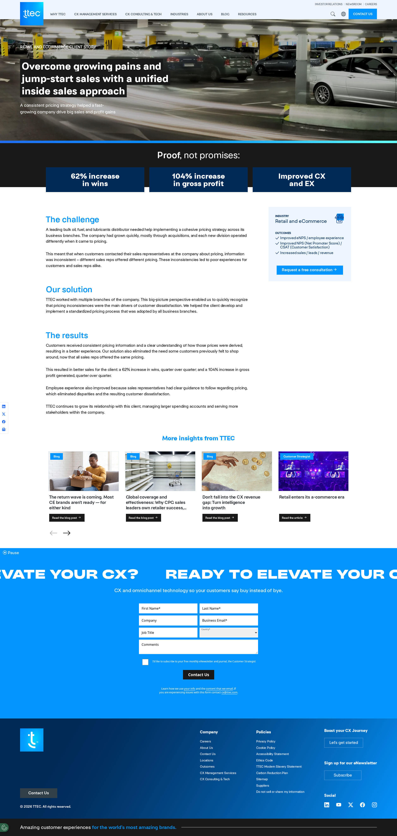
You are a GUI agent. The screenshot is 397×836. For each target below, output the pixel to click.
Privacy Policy (265, 741)
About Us (206, 748)
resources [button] (247, 14)
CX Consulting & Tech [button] (143, 14)
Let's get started (343, 742)
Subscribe (343, 775)
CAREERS (371, 4)
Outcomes (207, 766)
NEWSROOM (354, 4)
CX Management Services (218, 773)
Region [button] (343, 14)
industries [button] (179, 14)
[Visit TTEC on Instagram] (374, 805)
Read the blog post (65, 518)
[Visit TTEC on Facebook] (362, 805)
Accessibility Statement (272, 754)
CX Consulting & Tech (215, 779)
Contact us (362, 14)
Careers (205, 741)
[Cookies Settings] (4, 827)
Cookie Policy (265, 748)
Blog (225, 14)
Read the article (292, 518)
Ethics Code (264, 760)
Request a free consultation (307, 269)
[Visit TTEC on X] (350, 805)
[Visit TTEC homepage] (31, 739)
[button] (67, 533)
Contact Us (38, 793)
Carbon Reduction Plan (272, 773)
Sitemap (262, 779)
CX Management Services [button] (95, 14)
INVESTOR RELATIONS (328, 4)
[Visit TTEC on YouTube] (338, 805)
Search (333, 14)
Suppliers (262, 785)
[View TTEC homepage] (31, 13)
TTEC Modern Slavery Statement (279, 766)
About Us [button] (204, 14)
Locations (206, 760)
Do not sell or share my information (280, 792)
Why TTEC (58, 14)
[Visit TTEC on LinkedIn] (326, 805)
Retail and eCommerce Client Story (58, 47)
